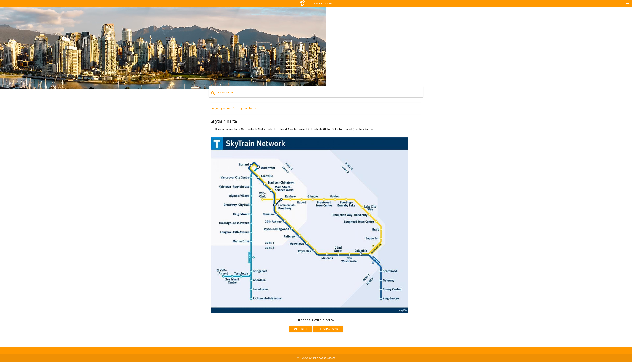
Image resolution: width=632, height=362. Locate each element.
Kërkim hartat (225, 92)
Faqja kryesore (220, 108)
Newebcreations (326, 357)
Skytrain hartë (247, 108)
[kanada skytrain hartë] (309, 312)
